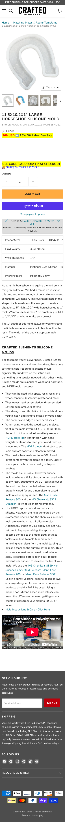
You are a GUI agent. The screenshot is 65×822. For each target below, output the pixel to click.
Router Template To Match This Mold (41, 222)
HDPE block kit (14, 438)
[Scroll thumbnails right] (60, 100)
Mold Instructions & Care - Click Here (27, 609)
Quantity (6, 174)
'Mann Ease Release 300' (40, 574)
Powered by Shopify (32, 815)
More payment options (32, 214)
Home (5, 22)
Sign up (52, 703)
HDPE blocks (35, 446)
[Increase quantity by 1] (33, 181)
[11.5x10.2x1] (8, 100)
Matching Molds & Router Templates (35, 22)
